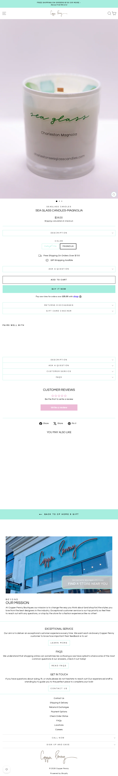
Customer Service (59, 371)
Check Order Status (59, 716)
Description (59, 233)
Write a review (59, 407)
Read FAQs (59, 666)
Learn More (59, 643)
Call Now (58, 738)
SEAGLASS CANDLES (59, 207)
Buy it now (59, 289)
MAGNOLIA (68, 246)
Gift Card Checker (59, 311)
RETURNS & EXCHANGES (59, 305)
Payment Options (59, 712)
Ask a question (59, 269)
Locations (58, 725)
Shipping (48, 221)
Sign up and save (58, 744)
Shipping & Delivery (59, 703)
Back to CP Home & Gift (61, 514)
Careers (59, 730)
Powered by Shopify (59, 773)
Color (59, 241)
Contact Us (59, 688)
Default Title (50, 246)
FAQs (59, 377)
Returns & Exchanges (59, 707)
